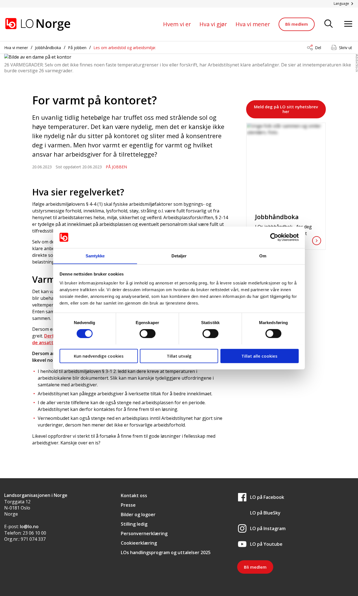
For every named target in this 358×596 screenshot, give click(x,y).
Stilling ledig (134, 524)
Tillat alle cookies (259, 355)
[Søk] (328, 24)
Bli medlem (296, 24)
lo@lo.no (29, 526)
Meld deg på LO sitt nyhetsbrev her (286, 109)
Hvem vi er (177, 24)
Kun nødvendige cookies (99, 355)
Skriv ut (345, 47)
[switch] (148, 333)
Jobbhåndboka (48, 47)
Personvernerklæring (144, 533)
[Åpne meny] (348, 24)
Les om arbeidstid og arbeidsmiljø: (124, 47)
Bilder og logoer (138, 514)
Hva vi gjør (213, 24)
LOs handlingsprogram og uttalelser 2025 (166, 552)
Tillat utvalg (179, 355)
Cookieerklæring (139, 543)
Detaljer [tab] (179, 255)
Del (318, 47)
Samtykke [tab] (95, 255)
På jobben (77, 47)
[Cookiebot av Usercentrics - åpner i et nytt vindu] (274, 237)
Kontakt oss (134, 495)
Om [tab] (262, 255)
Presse (128, 505)
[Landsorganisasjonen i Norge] (37, 24)
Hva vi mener (252, 24)
